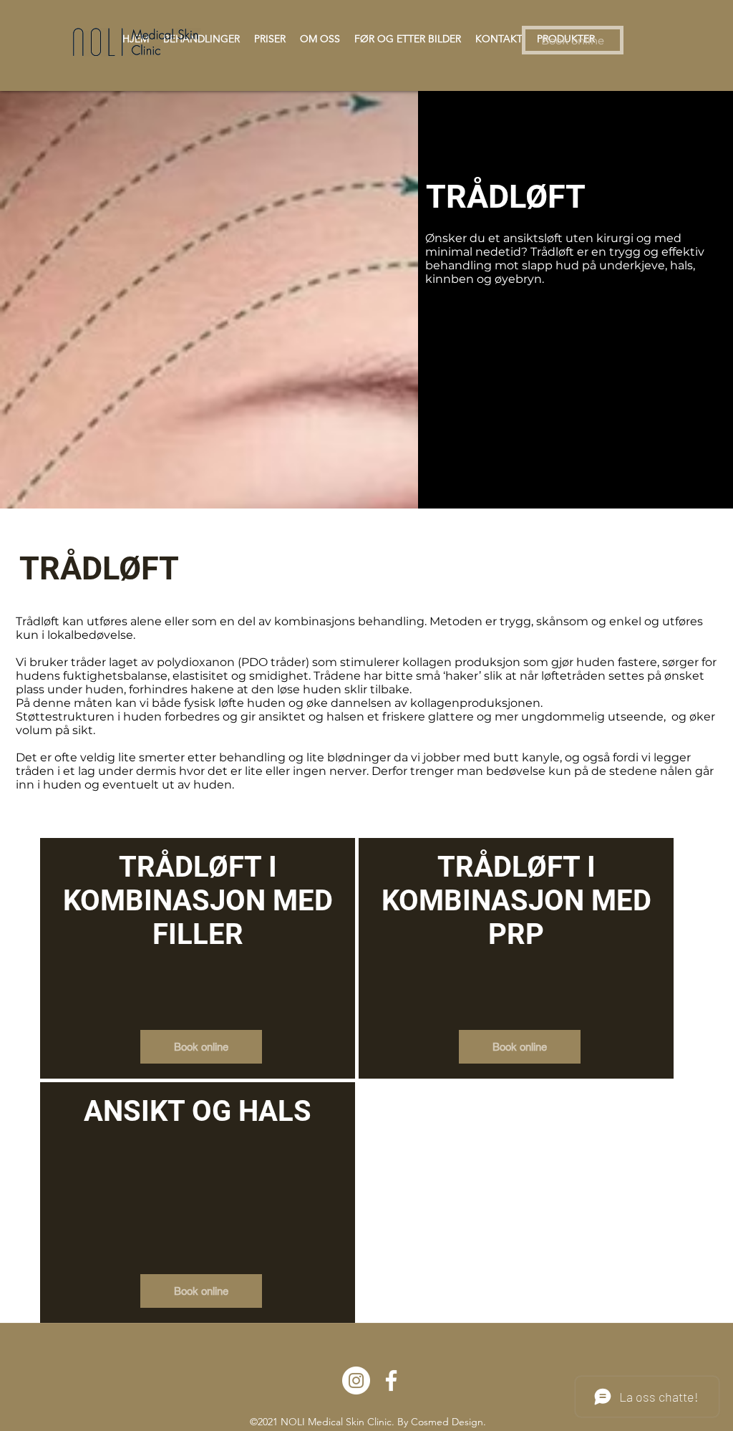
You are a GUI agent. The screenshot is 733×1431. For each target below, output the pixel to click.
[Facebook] (391, 1380)
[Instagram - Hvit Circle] (356, 1380)
